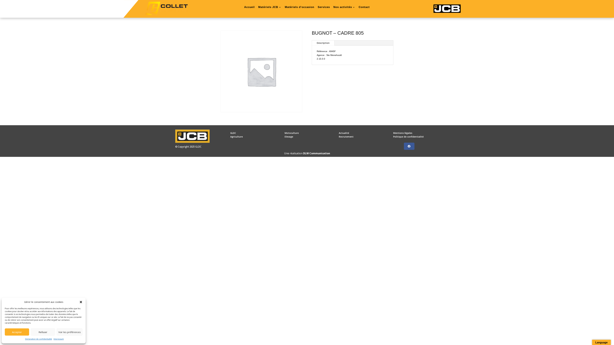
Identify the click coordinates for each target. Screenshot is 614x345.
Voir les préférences (69, 332)
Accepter (17, 332)
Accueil (249, 7)
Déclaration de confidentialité (38, 339)
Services (324, 7)
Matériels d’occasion (299, 7)
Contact (364, 7)
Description (323, 42)
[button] (81, 302)
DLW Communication (316, 153)
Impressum (59, 339)
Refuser (43, 332)
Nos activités (342, 7)
